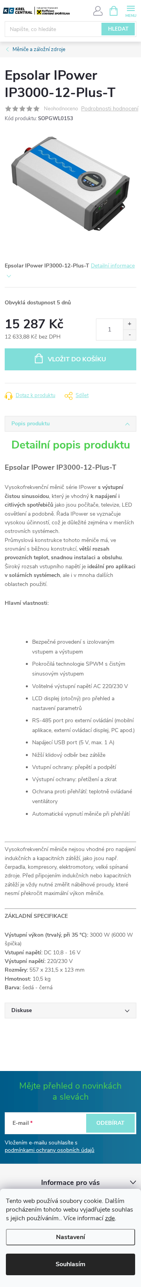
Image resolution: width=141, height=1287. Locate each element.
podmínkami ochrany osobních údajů (49, 1150)
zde (110, 1218)
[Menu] (130, 10)
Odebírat (110, 1123)
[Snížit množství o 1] (129, 335)
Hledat (118, 29)
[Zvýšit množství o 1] (129, 324)
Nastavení (70, 1237)
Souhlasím (70, 1264)
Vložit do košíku (77, 359)
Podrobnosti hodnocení (109, 109)
